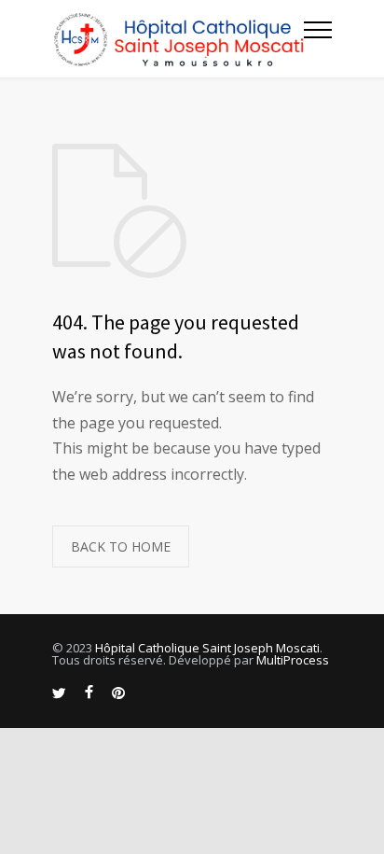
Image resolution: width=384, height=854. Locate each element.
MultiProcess (292, 659)
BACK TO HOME (121, 546)
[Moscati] (178, 38)
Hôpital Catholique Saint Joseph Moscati (207, 647)
